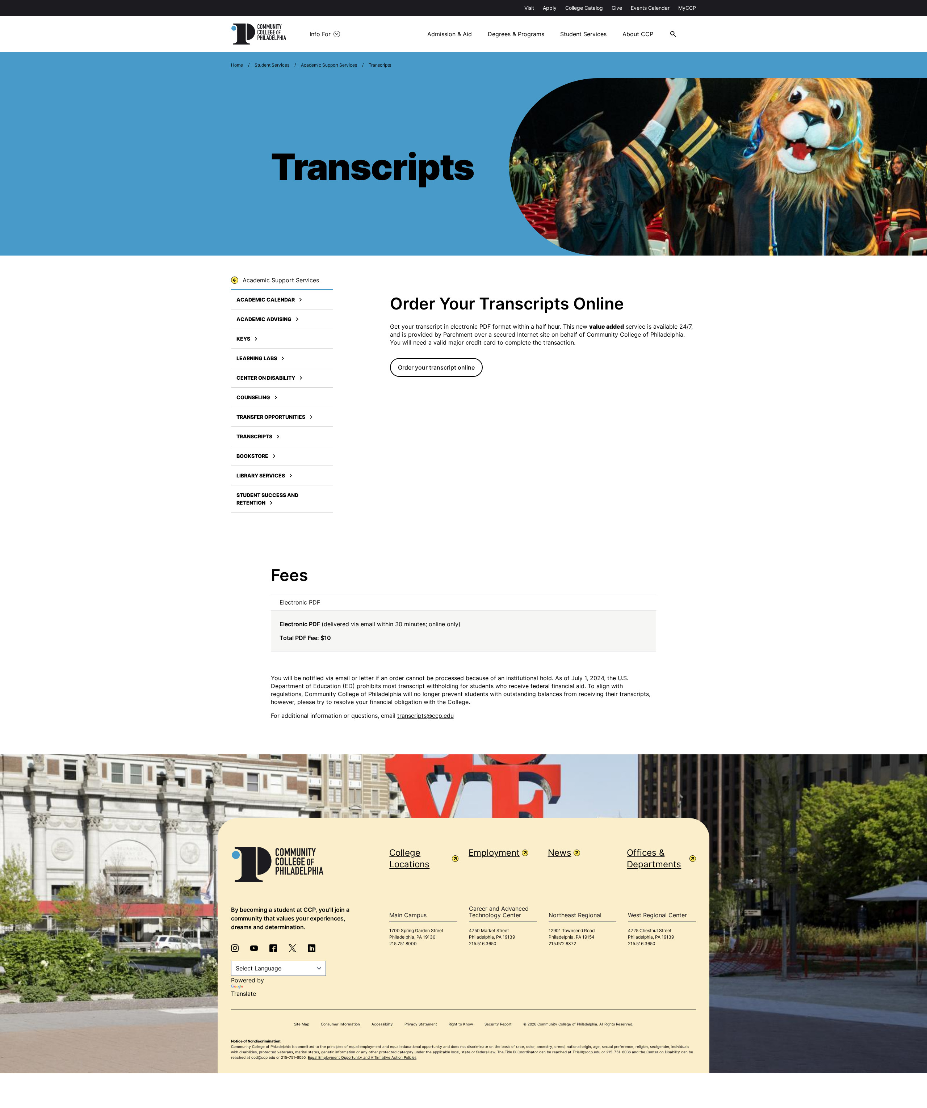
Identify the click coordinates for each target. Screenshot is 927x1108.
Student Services (583, 34)
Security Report (498, 1024)
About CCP (637, 34)
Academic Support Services (329, 65)
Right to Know (461, 1024)
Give (617, 8)
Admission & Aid (449, 34)
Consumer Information (340, 1024)
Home (237, 65)
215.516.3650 (482, 943)
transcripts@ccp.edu (425, 715)
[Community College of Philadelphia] (258, 34)
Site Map (301, 1024)
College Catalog (584, 8)
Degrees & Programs (516, 34)
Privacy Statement (420, 1024)
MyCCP (687, 8)
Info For (320, 34)
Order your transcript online (436, 367)
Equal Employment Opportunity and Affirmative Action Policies (362, 1057)
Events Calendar (650, 8)
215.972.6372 (562, 943)
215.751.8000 (403, 943)
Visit (529, 8)
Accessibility (382, 1024)
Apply (550, 8)
